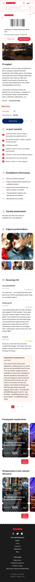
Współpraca (17, 549)
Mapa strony (17, 560)
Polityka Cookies (17, 566)
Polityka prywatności (17, 563)
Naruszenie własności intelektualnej (17, 568)
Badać (17, 540)
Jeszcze (24, 462)
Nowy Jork (10, 39)
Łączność (17, 546)
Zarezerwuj (13, 121)
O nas (17, 543)
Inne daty (5, 111)
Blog (17, 552)
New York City (24, 39)
